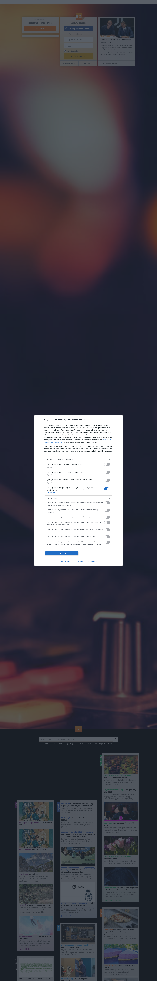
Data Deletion (65, 561)
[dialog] (78, 490)
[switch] (107, 464)
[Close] (118, 420)
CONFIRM (62, 553)
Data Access (78, 561)
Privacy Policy (92, 561)
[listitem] (78, 459)
